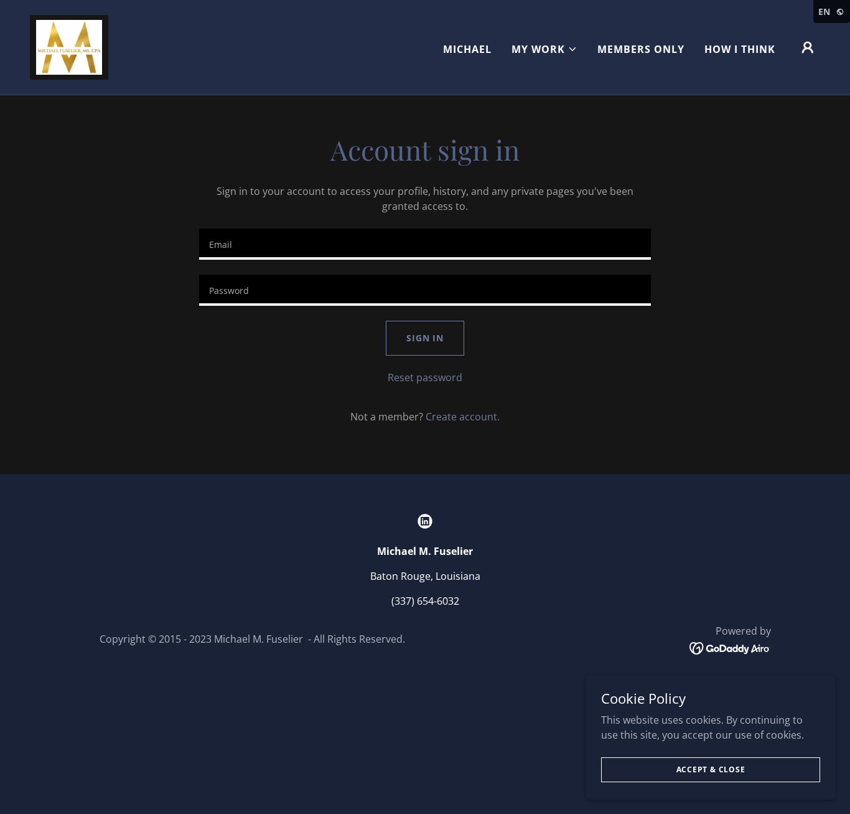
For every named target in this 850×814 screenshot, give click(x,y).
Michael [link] (467, 49)
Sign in (425, 338)
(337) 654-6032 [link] (425, 601)
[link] (69, 46)
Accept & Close (710, 769)
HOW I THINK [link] (739, 49)
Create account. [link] (463, 417)
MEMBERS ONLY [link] (640, 49)
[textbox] (424, 244)
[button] (544, 49)
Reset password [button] (425, 377)
